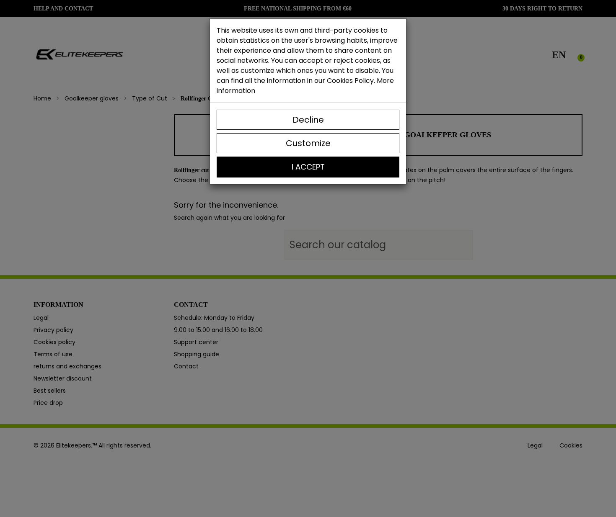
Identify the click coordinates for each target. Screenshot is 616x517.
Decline (308, 120)
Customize (308, 143)
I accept (308, 167)
